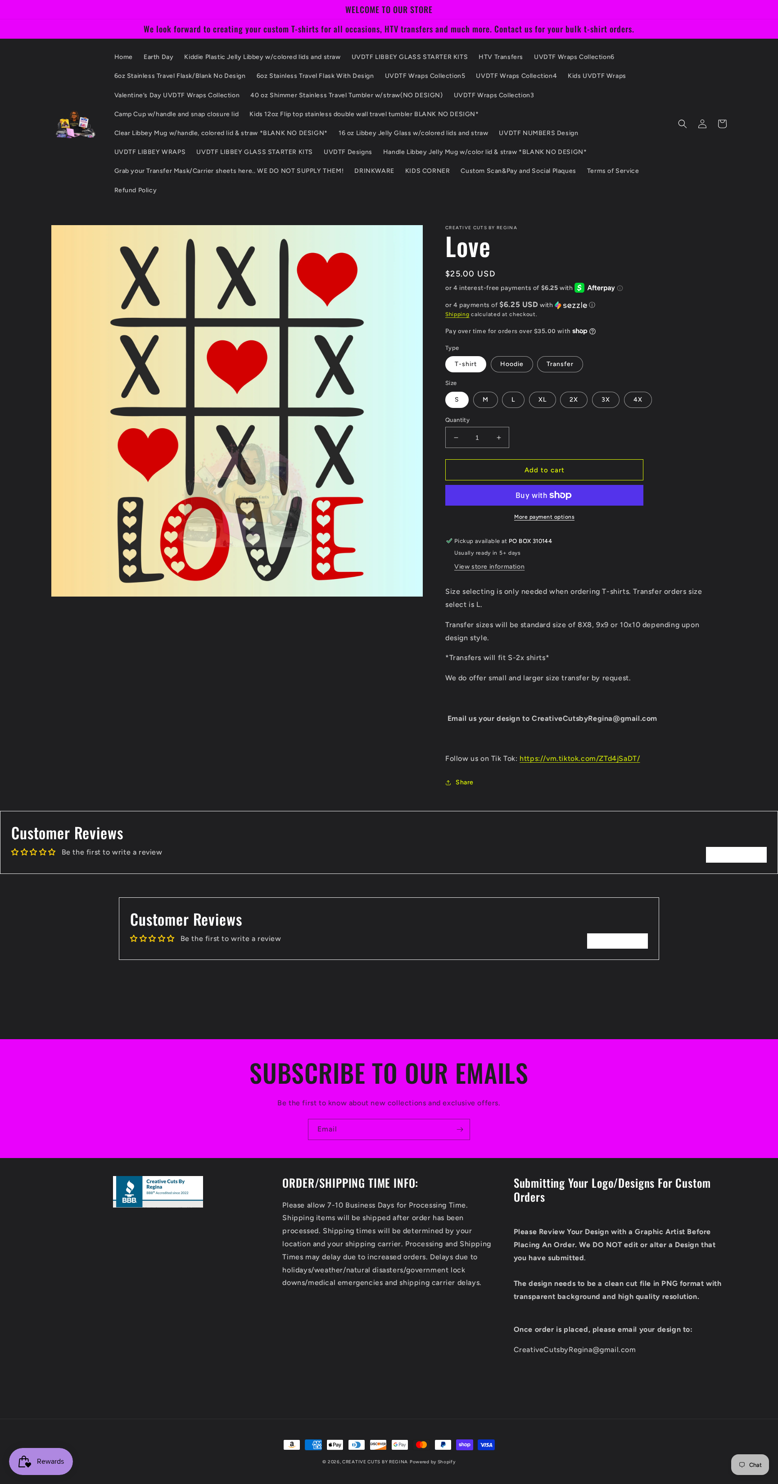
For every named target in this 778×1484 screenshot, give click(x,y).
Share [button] (465, 782)
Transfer (560, 364)
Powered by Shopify (433, 1462)
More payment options (544, 517)
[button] (682, 124)
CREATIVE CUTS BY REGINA (375, 1462)
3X (606, 399)
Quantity (457, 419)
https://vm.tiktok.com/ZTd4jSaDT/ (580, 758)
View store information (489, 566)
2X (574, 399)
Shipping (457, 314)
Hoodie (512, 364)
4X (637, 399)
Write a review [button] (736, 854)
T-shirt (466, 364)
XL (542, 399)
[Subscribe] (460, 1129)
